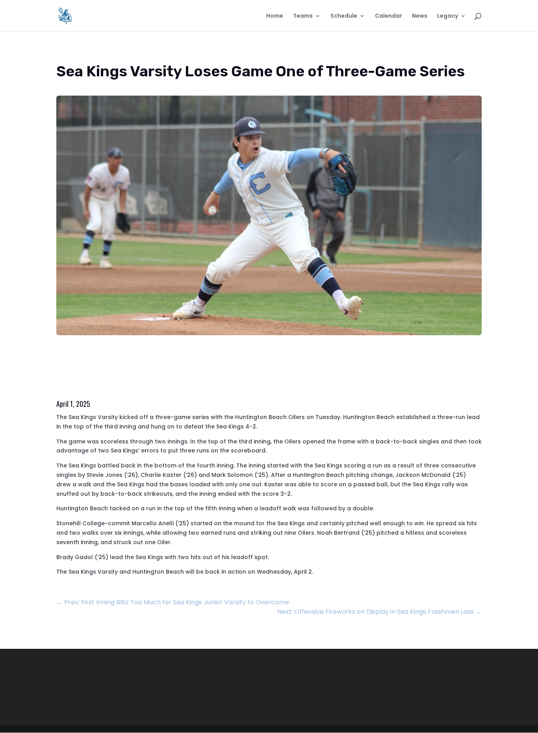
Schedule (343, 16)
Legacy (447, 16)
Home (274, 16)
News (419, 16)
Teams (303, 16)
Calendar (388, 16)
